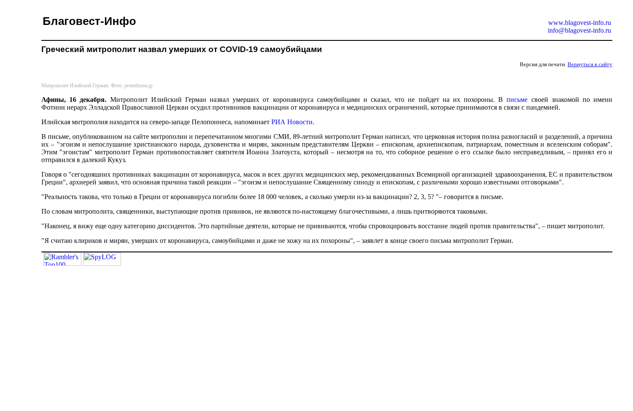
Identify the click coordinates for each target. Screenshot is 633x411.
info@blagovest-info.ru (579, 30)
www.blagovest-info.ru (579, 22)
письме (517, 99)
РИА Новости (292, 122)
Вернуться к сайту (590, 64)
